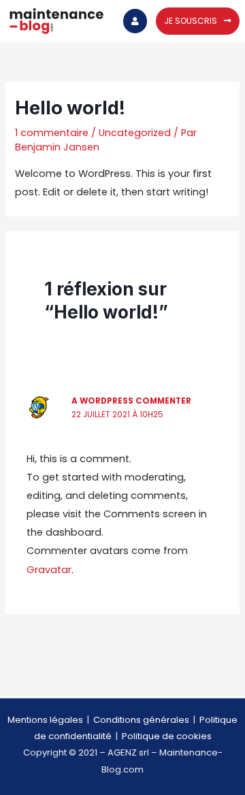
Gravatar (49, 570)
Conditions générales (141, 719)
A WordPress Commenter (131, 400)
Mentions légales (45, 719)
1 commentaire (51, 133)
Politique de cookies (167, 736)
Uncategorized (135, 133)
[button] (198, 21)
